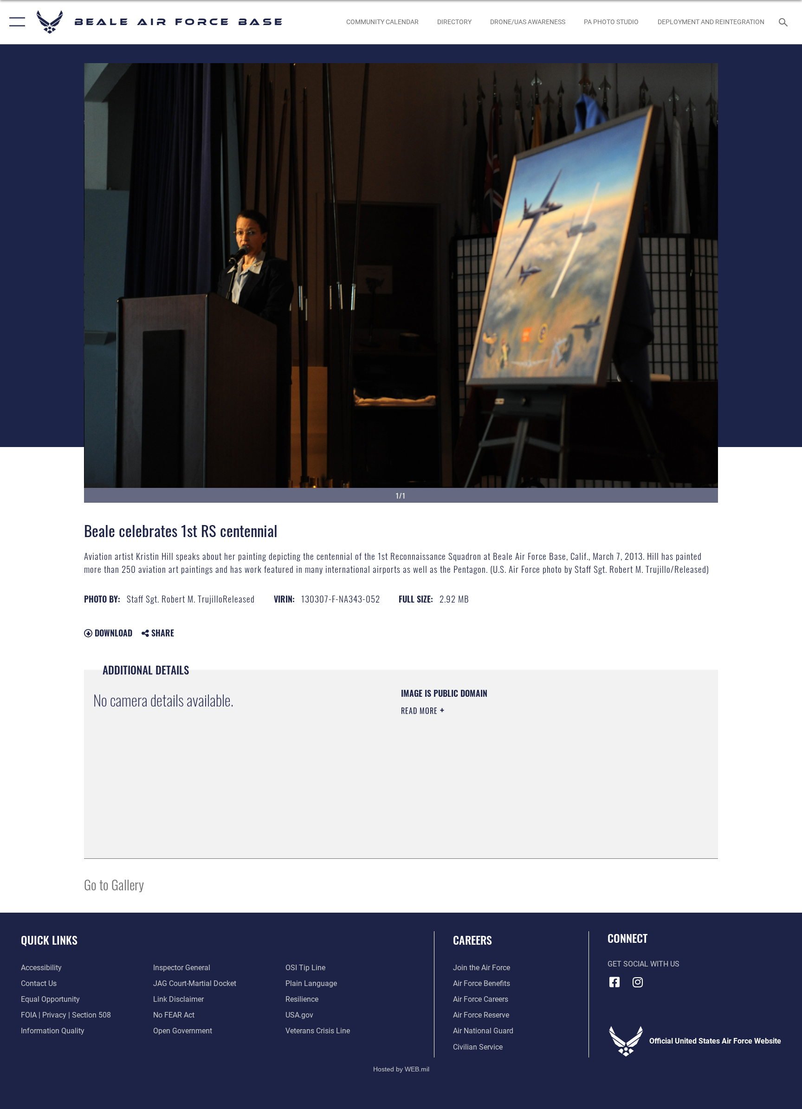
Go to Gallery (114, 884)
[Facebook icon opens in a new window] (614, 982)
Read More (420, 710)
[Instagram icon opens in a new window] (638, 982)
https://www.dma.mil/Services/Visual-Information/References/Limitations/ (510, 769)
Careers (472, 939)
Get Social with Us (643, 964)
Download (112, 633)
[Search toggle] (784, 21)
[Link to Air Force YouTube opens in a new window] (661, 979)
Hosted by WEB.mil (401, 1069)
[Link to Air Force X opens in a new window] (684, 979)
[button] (15, 22)
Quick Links (49, 939)
